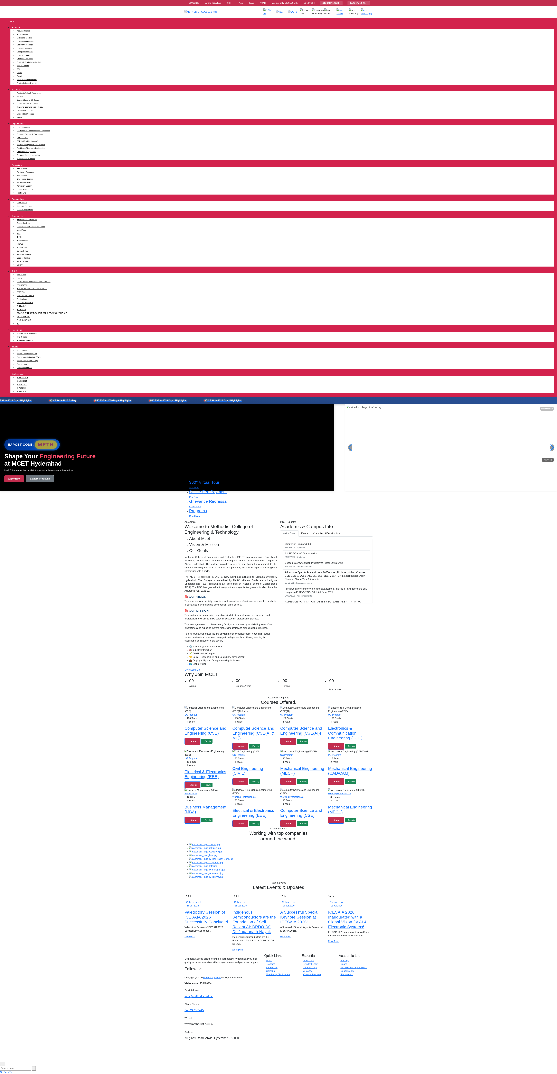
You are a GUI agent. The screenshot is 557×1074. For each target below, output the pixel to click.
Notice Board (289, 533)
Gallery (19, 265)
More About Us (192, 670)
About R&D (21, 275)
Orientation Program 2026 (298, 544)
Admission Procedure (25, 172)
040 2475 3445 (194, 1010)
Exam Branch (22, 203)
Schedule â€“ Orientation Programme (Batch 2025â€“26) (314, 563)
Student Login (330, 3)
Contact (270, 964)
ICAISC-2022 (22, 385)
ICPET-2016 (21, 392)
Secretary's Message (25, 45)
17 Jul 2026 (288, 905)
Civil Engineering (23, 127)
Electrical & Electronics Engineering (31, 148)
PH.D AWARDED (23, 317)
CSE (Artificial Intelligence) (27, 141)
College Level (193, 902)
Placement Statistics (25, 340)
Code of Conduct (23, 258)
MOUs (19, 117)
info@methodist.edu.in (199, 996)
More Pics (190, 936)
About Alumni (22, 350)
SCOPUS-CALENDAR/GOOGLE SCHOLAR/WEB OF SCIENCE (42, 313)
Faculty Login (358, 3)
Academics (17, 89)
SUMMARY (21, 306)
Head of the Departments (27, 80)
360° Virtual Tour (204, 482)
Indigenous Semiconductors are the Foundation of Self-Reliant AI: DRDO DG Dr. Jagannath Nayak (254, 922)
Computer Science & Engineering (30, 134)
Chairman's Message (25, 41)
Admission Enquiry (24, 186)
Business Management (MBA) (28, 155)
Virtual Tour (21, 230)
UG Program (191, 715)
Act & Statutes (22, 34)
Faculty (19, 76)
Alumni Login (22, 364)
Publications (22, 299)
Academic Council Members (28, 83)
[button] (552, 447)
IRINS (19, 237)
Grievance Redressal (208, 501)
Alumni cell (271, 967)
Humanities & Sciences (26, 159)
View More (548, 460)
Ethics (19, 278)
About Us (16, 27)
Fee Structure (22, 175)
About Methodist (23, 31)
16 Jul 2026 (336, 905)
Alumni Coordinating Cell (27, 354)
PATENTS (21, 292)
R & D (14, 271)
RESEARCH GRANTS (25, 296)
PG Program (334, 755)
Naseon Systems (212, 977)
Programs (198, 511)
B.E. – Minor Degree (25, 179)
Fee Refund (21, 193)
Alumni (15, 347)
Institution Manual (24, 254)
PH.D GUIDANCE (24, 320)
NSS (18, 234)
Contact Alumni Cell (24, 368)
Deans (19, 73)
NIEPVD (20, 244)
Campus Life (17, 216)
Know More (195, 506)
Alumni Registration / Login (27, 361)
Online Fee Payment (208, 492)
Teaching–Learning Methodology (30, 107)
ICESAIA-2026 (22, 378)
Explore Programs (40, 478)
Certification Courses (25, 110)
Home (11, 21)
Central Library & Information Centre (31, 227)
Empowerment (22, 241)
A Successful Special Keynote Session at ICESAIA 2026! (299, 917)
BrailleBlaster (22, 248)
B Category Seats (24, 182)
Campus (270, 971)
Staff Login (308, 960)
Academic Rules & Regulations (29, 93)
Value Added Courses (25, 114)
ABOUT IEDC (22, 285)
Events (304, 533)
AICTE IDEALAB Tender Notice (301, 553)
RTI (18, 69)
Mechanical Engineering (26, 152)
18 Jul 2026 (192, 905)
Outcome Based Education (27, 103)
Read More (195, 516)
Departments (17, 124)
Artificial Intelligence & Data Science (31, 145)
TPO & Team (22, 337)
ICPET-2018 (21, 388)
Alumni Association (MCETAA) (28, 357)
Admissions (17, 165)
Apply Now (14, 478)
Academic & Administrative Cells (29, 62)
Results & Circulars (24, 206)
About (193, 741)
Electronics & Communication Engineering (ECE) (345, 733)
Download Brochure (25, 189)
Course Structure (312, 974)
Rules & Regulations (25, 210)
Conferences (17, 374)
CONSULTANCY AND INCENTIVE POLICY (33, 282)
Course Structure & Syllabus (28, 100)
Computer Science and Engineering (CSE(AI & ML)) (253, 733)
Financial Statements (25, 59)
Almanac (20, 97)
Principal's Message (25, 52)
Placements (17, 330)
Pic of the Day (22, 261)
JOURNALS (21, 310)
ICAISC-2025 (22, 381)
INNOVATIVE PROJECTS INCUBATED (32, 289)
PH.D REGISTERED (25, 303)
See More (194, 487)
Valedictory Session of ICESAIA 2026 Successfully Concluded (206, 917)
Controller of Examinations (326, 533)
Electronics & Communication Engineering (33, 131)
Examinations (18, 199)
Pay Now (194, 497)
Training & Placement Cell (27, 333)
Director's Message (24, 48)
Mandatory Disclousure (278, 974)
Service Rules (22, 251)
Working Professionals (244, 797)
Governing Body (23, 55)
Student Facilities (23, 223)
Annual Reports (23, 66)
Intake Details (22, 169)
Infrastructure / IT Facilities (27, 220)
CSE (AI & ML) (22, 138)
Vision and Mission (24, 38)
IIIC (18, 324)
